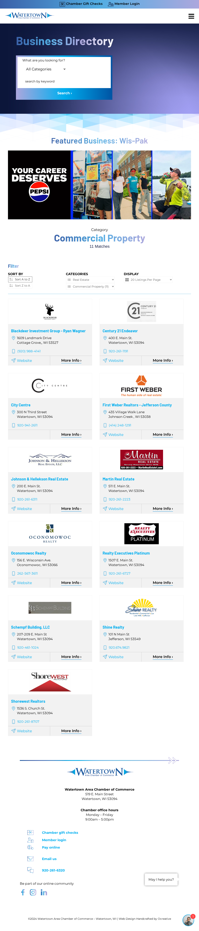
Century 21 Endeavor (120, 330)
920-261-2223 (119, 499)
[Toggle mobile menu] (192, 16)
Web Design (127, 918)
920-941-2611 (27, 425)
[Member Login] (30, 838)
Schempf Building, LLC (30, 627)
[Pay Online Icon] (30, 846)
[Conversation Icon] (30, 869)
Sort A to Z (22, 279)
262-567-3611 (27, 573)
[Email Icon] (30, 857)
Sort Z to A (22, 285)
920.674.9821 (119, 647)
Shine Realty (113, 627)
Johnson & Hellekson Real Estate (39, 479)
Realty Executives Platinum (126, 553)
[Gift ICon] (30, 831)
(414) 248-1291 (120, 425)
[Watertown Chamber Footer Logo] (99, 769)
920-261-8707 (28, 722)
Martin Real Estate (118, 479)
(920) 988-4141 (29, 351)
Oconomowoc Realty (28, 553)
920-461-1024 (28, 647)
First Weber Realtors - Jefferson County (137, 404)
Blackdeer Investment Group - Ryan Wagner (48, 330)
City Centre (21, 404)
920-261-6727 (119, 573)
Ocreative (164, 918)
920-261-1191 (118, 351)
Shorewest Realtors (28, 701)
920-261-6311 (27, 499)
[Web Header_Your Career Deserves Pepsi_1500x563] (99, 152)
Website (24, 360)
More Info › (71, 360)
